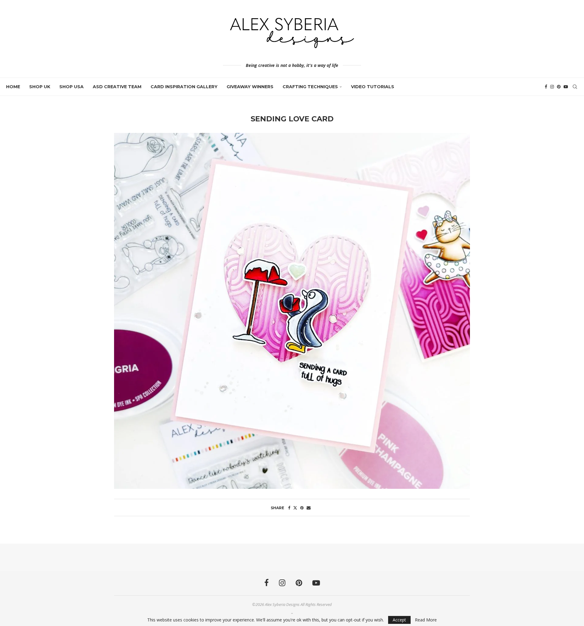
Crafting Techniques (310, 86)
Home (13, 86)
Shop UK (39, 86)
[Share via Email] (309, 507)
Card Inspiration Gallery (184, 86)
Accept (399, 620)
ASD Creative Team (117, 86)
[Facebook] (546, 87)
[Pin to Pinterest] (302, 507)
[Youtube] (566, 87)
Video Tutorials (372, 86)
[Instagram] (552, 87)
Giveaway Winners (250, 86)
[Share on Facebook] (289, 507)
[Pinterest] (559, 87)
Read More (426, 620)
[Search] (575, 87)
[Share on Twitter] (295, 507)
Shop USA (71, 86)
